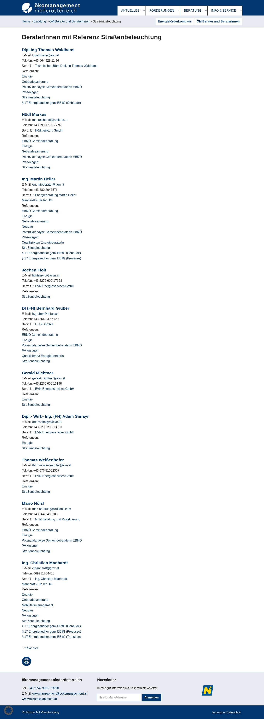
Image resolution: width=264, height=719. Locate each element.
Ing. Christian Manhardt (51, 578)
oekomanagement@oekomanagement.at (60, 693)
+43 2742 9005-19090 (43, 688)
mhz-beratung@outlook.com (51, 509)
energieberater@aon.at (48, 184)
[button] (144, 10)
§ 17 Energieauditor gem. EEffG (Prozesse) (51, 258)
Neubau (27, 226)
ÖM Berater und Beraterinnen (218, 21)
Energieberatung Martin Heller (55, 195)
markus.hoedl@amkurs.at (49, 119)
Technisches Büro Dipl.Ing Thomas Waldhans (66, 65)
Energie (27, 76)
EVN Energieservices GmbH (54, 286)
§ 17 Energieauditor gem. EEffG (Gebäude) (51, 102)
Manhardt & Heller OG (37, 200)
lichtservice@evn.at (45, 275)
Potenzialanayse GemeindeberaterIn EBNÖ (52, 87)
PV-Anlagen (30, 92)
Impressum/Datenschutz (226, 712)
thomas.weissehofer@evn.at (51, 465)
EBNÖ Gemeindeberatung (40, 141)
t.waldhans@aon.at (45, 55)
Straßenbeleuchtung (36, 97)
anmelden (152, 697)
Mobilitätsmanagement (37, 605)
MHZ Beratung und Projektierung (57, 519)
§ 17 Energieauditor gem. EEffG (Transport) (51, 636)
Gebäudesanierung (35, 81)
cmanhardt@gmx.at (45, 568)
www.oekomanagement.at (39, 699)
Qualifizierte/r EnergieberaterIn (43, 242)
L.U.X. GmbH (44, 324)
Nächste (32, 648)
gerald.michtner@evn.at (48, 378)
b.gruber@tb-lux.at (45, 313)
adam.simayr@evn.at (46, 422)
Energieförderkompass (175, 21)
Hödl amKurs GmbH (49, 130)
